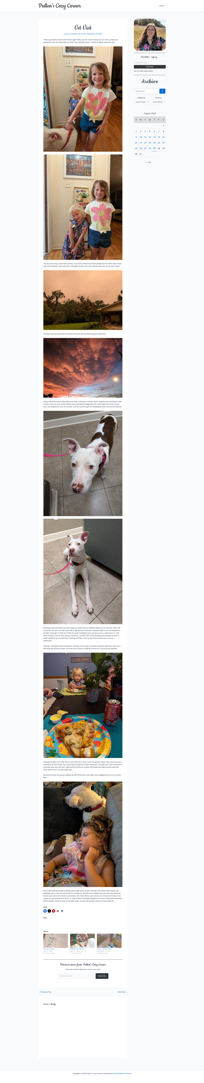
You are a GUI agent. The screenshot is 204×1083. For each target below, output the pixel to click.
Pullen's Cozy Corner (59, 6)
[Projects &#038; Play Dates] (109, 941)
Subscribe (102, 976)
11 (145, 137)
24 (141, 148)
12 (150, 137)
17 (141, 142)
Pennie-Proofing (48, 949)
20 (154, 142)
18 (145, 142)
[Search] (162, 91)
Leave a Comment (71, 34)
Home (161, 6)
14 (159, 137)
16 (136, 142)
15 (163, 137)
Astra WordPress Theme (122, 1073)
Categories (141, 98)
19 (150, 142)
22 (163, 142)
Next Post (122, 992)
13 (154, 137)
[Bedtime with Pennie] (82, 941)
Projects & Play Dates (104, 949)
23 (136, 148)
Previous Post (44, 992)
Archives (158, 98)
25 (145, 148)
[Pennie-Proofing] (55, 941)
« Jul (148, 162)
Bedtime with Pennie (77, 949)
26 (150, 148)
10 (141, 137)
